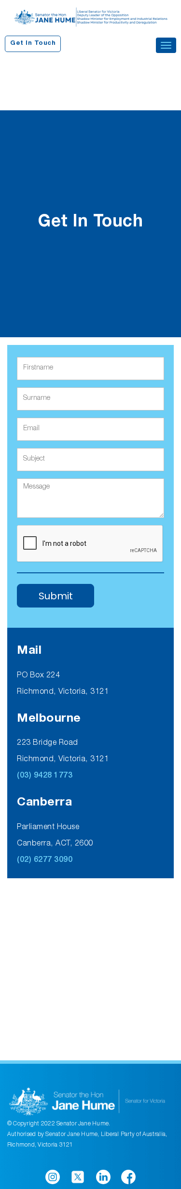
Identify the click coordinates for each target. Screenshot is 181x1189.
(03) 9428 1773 (44, 776)
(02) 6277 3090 (44, 860)
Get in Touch (33, 43)
